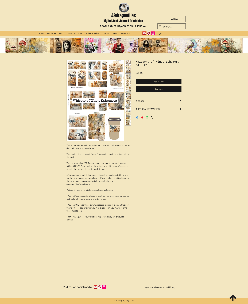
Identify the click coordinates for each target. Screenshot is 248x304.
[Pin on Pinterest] (142, 117)
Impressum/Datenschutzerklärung (159, 287)
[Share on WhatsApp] (147, 117)
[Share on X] (152, 117)
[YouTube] (144, 33)
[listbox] (177, 19)
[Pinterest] (148, 33)
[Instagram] (153, 33)
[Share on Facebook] (137, 117)
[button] (177, 19)
